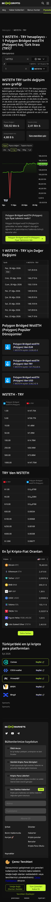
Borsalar (32, 841)
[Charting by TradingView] (6, 200)
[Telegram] (18, 734)
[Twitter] (6, 734)
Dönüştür (6, 30)
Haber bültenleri (16, 10)
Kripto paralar (34, 837)
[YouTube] (12, 734)
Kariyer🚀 (9, 837)
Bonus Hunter (33, 10)
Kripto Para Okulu (36, 846)
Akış (4, 10)
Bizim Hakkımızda (13, 833)
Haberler (32, 833)
